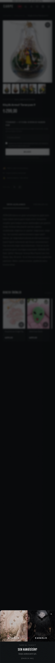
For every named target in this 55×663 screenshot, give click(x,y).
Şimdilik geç (27, 658)
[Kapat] (27, 331)
